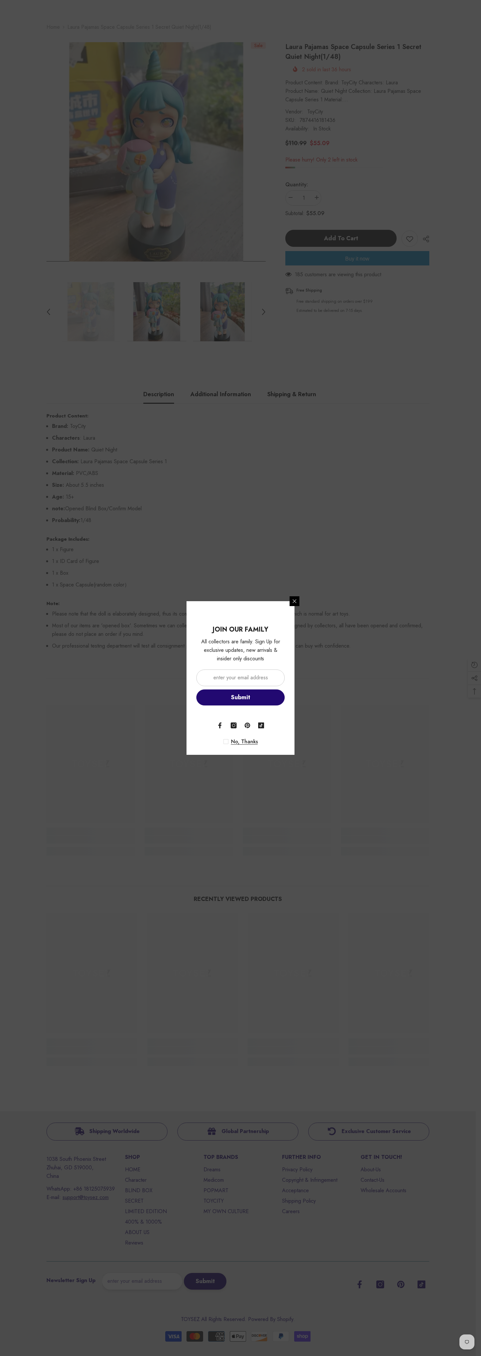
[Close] (294, 601)
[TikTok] (261, 725)
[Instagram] (233, 725)
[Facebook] (220, 725)
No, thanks (244, 741)
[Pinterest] (247, 725)
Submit (240, 697)
